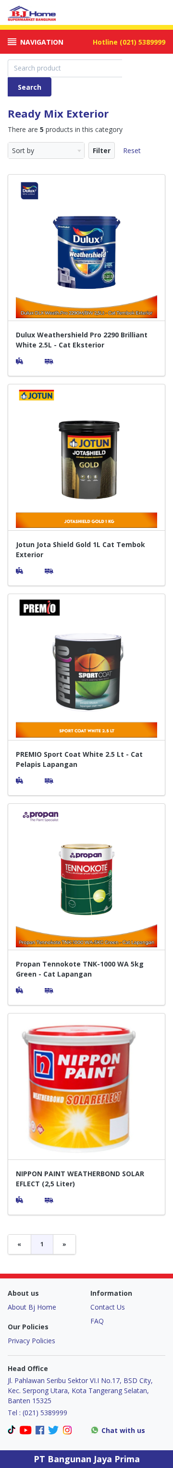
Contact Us (107, 1307)
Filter (102, 150)
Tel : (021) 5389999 (37, 1412)
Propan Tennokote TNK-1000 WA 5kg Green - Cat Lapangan (80, 969)
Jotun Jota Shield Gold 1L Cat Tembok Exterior (80, 549)
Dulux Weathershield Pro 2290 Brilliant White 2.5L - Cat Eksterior (82, 339)
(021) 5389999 (142, 42)
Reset (132, 150)
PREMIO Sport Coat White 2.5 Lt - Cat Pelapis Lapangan (79, 759)
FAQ (97, 1320)
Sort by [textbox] (23, 150)
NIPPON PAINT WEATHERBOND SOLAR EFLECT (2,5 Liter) (80, 1178)
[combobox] (46, 150)
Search (29, 87)
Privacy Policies (31, 1340)
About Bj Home (32, 1307)
